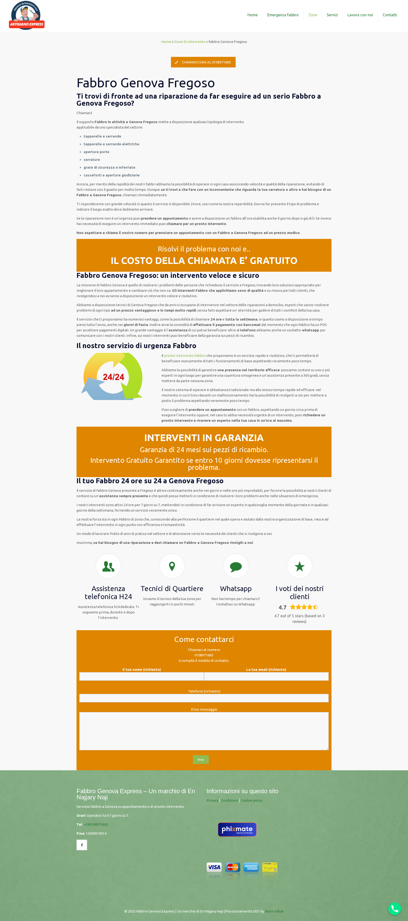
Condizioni (229, 800)
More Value (274, 911)
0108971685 (204, 655)
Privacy (212, 800)
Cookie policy (251, 800)
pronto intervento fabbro (185, 356)
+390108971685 (96, 824)
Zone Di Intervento (189, 42)
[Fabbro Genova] (27, 14)
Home (166, 42)
